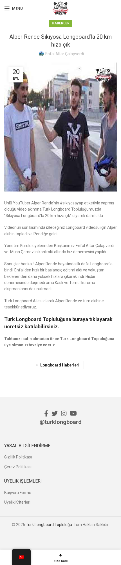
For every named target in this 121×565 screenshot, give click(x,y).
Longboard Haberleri (59, 365)
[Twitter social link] (54, 413)
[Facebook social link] (46, 413)
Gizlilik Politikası (18, 457)
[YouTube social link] (73, 413)
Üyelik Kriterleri (17, 502)
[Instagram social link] (63, 413)
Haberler (61, 23)
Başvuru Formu (17, 492)
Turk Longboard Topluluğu (49, 524)
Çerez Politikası (18, 467)
